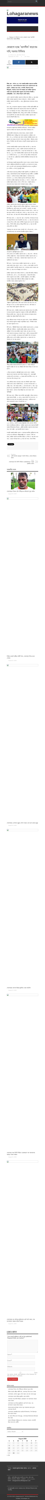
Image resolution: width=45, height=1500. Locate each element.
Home (11, 37)
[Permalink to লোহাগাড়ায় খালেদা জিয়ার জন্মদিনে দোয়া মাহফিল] (22, 830)
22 (9, 1450)
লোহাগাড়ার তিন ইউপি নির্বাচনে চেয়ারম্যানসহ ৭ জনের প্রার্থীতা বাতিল (21, 462)
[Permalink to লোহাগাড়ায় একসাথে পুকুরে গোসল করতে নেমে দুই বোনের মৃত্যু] (22, 666)
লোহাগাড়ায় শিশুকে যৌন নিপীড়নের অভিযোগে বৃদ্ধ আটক (21, 491)
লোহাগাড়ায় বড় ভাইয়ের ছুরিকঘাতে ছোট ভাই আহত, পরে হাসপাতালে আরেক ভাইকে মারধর (21, 1320)
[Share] (19, 62)
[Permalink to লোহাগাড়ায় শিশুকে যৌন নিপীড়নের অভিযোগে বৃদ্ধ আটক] (22, 489)
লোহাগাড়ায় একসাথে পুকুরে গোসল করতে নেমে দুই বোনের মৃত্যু (22, 823)
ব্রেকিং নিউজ (19, 55)
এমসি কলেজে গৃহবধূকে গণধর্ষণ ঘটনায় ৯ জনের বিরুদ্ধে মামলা (23, 456)
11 (22, 1445)
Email (9, 1360)
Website (9, 1366)
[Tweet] (31, 62)
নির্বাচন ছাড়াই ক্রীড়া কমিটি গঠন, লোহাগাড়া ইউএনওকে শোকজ (22, 1391)
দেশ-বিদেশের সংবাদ (18, 37)
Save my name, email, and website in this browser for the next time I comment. (22, 1374)
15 (9, 1448)
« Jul (8, 1455)
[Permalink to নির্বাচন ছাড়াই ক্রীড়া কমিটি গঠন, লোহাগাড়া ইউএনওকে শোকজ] (22, 499)
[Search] (36, 1)
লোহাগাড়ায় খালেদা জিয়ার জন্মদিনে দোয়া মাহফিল (19, 988)
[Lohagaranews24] (22, 13)
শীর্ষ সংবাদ (23, 55)
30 (13, 1453)
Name (9, 1354)
